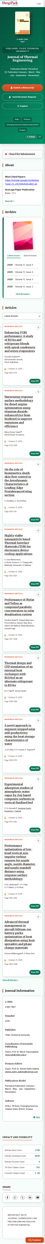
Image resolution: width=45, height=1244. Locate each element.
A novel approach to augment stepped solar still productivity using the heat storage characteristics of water (19, 735)
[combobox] (22, 316)
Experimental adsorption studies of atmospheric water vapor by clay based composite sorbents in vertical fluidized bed (19, 793)
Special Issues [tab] (30, 255)
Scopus (23, 130)
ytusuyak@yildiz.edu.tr (15, 1055)
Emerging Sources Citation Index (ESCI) (22, 125)
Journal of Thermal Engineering (23, 58)
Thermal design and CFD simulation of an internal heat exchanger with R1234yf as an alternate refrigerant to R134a (18, 674)
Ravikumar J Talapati (12, 811)
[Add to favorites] (38, 327)
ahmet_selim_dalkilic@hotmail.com (21, 1072)
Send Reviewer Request (24, 97)
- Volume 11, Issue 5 (20, 265)
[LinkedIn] (30, 1197)
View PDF (35, 381)
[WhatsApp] (15, 1197)
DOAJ (17, 119)
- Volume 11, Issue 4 (20, 272)
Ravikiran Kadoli (24, 808)
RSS (38, 1117)
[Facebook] (7, 1197)
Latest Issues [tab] (13, 255)
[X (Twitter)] (22, 1197)
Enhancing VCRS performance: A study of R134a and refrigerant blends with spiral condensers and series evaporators (19, 342)
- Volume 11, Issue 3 (20, 279)
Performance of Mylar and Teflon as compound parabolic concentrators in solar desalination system (19, 607)
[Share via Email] (37, 1197)
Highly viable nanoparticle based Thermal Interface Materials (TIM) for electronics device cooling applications (18, 545)
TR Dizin (27, 119)
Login (39, 4)
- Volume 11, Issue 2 (20, 286)
